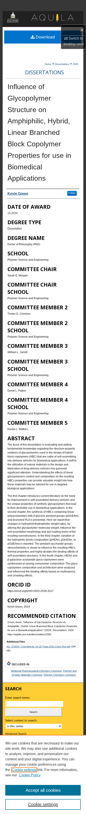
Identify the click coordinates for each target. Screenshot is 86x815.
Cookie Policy (30, 775)
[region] (43, 775)
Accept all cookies (43, 790)
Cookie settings (24, 770)
